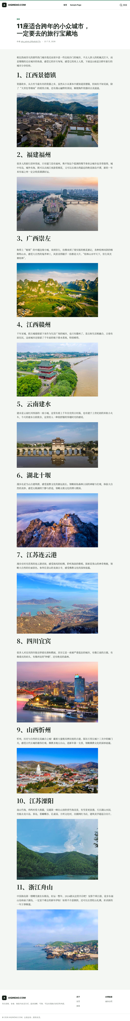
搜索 (78, 1006)
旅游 (18, 19)
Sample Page (75, 5)
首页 (65, 5)
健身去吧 (108, 1001)
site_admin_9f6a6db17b (31, 41)
